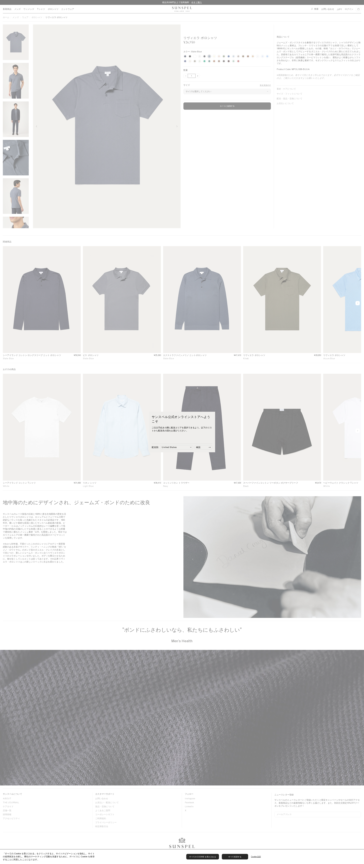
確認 (198, 447)
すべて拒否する (234, 857)
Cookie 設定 (256, 857)
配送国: (155, 447)
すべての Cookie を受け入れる (202, 857)
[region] (182, 856)
